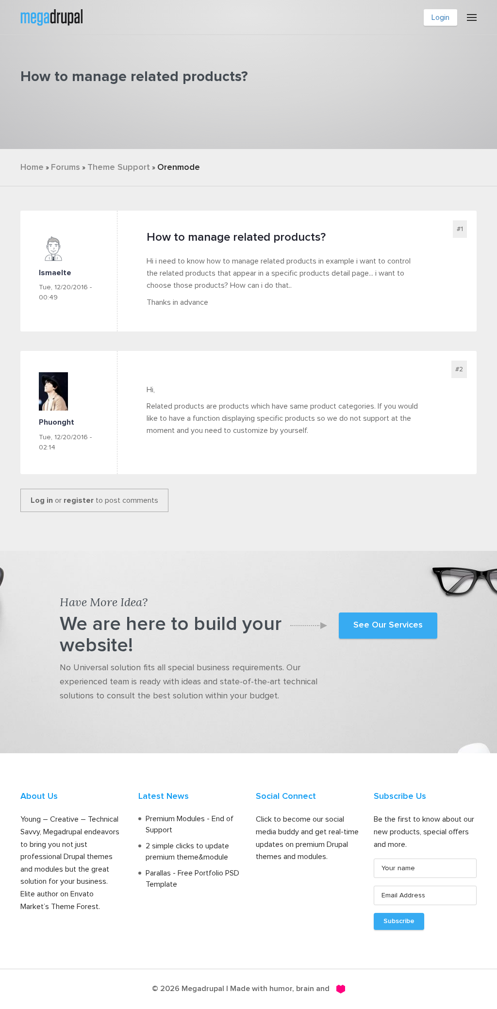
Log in (42, 500)
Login (440, 17)
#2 (459, 369)
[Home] (51, 16)
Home (32, 167)
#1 (460, 229)
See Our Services (388, 625)
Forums (65, 167)
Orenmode (178, 167)
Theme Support (118, 167)
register (79, 500)
